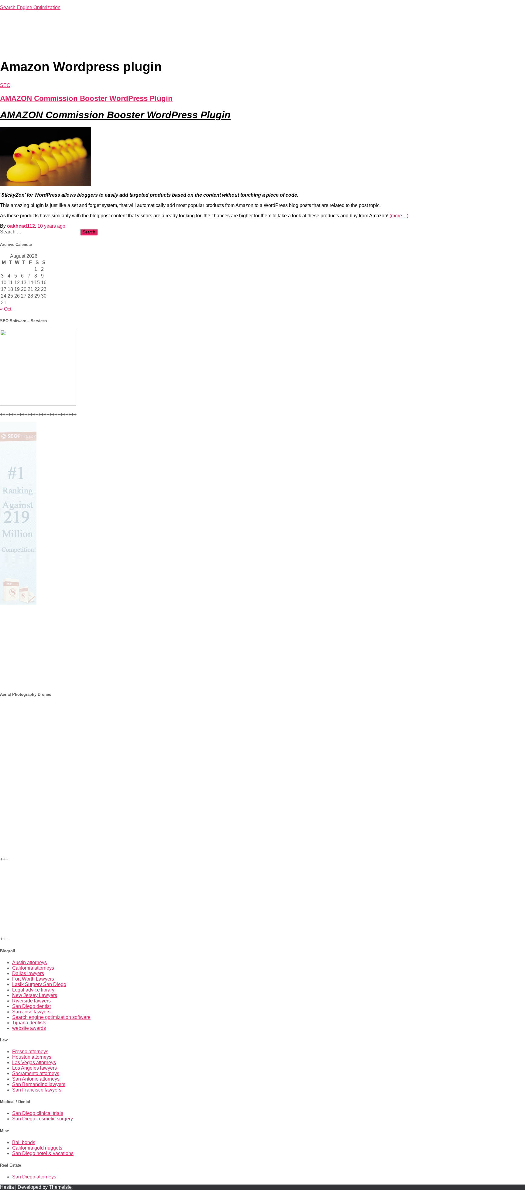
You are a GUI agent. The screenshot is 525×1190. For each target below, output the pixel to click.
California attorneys (33, 968)
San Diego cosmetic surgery (42, 1118)
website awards (29, 1028)
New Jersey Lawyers (34, 995)
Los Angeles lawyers (34, 1068)
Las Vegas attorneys (34, 1062)
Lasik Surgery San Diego (39, 984)
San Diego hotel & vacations (43, 1153)
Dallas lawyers (28, 973)
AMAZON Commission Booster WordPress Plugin (86, 98)
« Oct (5, 309)
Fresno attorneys (30, 1051)
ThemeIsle (60, 1187)
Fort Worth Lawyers (33, 978)
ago (51, 226)
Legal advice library (33, 989)
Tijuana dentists (29, 1022)
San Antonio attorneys (36, 1078)
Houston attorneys (31, 1057)
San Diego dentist (31, 1006)
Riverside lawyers (31, 1000)
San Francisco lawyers (36, 1089)
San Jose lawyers (31, 1011)
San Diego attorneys (34, 1176)
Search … (11, 231)
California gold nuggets (37, 1147)
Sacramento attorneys (35, 1073)
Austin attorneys (29, 962)
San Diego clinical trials (37, 1113)
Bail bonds (23, 1142)
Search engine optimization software (51, 1017)
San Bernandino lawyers (38, 1084)
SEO (5, 85)
